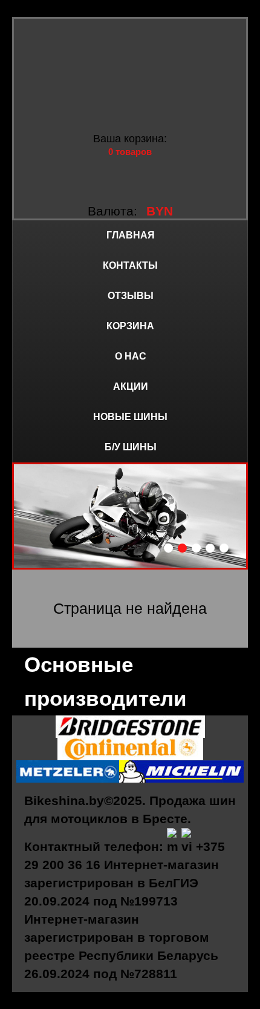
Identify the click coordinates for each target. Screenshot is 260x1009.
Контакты (130, 265)
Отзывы (131, 296)
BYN (159, 211)
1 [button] (168, 548)
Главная (130, 235)
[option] (130, 516)
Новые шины (130, 417)
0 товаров (130, 151)
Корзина (130, 326)
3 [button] (196, 548)
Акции (130, 386)
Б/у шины (131, 447)
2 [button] (182, 548)
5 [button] (224, 548)
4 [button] (210, 548)
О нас (130, 356)
